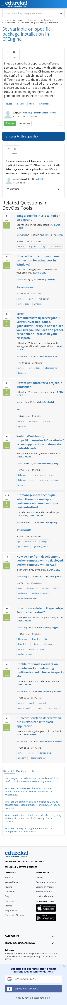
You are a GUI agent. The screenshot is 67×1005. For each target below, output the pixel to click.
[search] (61, 12)
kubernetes (23, 475)
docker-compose (39, 593)
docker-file (22, 593)
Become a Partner (44, 891)
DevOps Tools (32, 112)
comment (25, 123)
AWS (40, 576)
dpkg (43, 246)
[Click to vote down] (7, 58)
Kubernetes (45, 463)
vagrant (32, 246)
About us (9, 877)
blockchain (22, 639)
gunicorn (22, 758)
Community (10, 901)
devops (9, 103)
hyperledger (23, 644)
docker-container (36, 649)
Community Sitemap (14, 915)
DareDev (59, 235)
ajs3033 (39, 179)
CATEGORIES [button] (12, 936)
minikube (22, 485)
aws (20, 588)
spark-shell (43, 703)
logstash (22, 373)
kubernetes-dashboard (49, 480)
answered (17, 179)
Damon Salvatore (25, 287)
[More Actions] (60, 123)
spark (31, 703)
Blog (7, 896)
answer (11, 123)
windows (38, 304)
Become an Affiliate (45, 886)
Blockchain (44, 627)
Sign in (46, 997)
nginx (31, 299)
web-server (44, 299)
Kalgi (56, 463)
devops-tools (44, 103)
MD (56, 356)
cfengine (20, 103)
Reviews (8, 886)
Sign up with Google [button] (25, 978)
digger (55, 627)
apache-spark (24, 708)
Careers (39, 877)
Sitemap (8, 905)
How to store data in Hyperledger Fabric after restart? (40, 610)
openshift (22, 426)
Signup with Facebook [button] (26, 988)
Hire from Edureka (44, 896)
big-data (38, 708)
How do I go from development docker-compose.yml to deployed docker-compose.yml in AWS (40, 560)
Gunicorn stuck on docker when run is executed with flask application (39, 722)
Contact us (10, 891)
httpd (31, 103)
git (19, 541)
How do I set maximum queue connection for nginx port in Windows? (38, 260)
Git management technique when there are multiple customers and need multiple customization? (37, 501)
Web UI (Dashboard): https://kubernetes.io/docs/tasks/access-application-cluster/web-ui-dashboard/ (40, 442)
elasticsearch (51, 368)
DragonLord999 (49, 112)
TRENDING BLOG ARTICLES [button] (20, 942)
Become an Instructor (46, 882)
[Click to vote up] (7, 52)
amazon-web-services (27, 598)
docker (56, 588)
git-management (41, 546)
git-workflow (23, 546)
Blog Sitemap (11, 910)
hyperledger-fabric (40, 639)
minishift (49, 421)
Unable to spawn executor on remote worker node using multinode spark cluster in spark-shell (40, 670)
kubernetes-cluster (26, 480)
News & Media (11, 882)
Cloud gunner (55, 576)
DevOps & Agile (47, 522)
